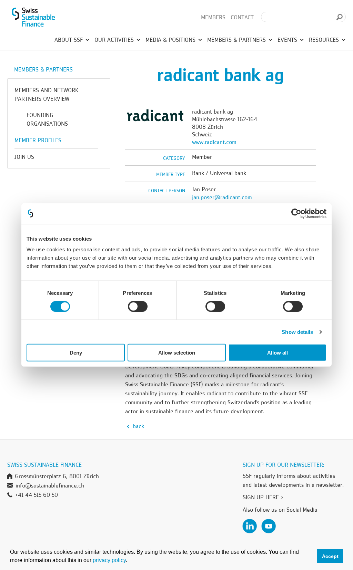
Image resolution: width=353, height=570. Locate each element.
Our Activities (114, 39)
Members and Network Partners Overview (46, 94)
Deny (76, 353)
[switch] (138, 307)
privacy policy (109, 560)
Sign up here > (263, 497)
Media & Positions (171, 39)
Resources (325, 39)
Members (213, 17)
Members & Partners (237, 39)
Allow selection (176, 353)
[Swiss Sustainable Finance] (33, 17)
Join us (24, 156)
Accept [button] (330, 556)
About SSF (69, 39)
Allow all (277, 353)
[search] (339, 17)
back (137, 426)
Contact (242, 17)
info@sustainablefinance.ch (50, 485)
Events (288, 39)
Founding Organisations (47, 119)
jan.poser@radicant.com (222, 197)
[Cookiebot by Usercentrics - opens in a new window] (296, 213)
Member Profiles (37, 140)
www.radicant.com (214, 141)
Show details (297, 332)
